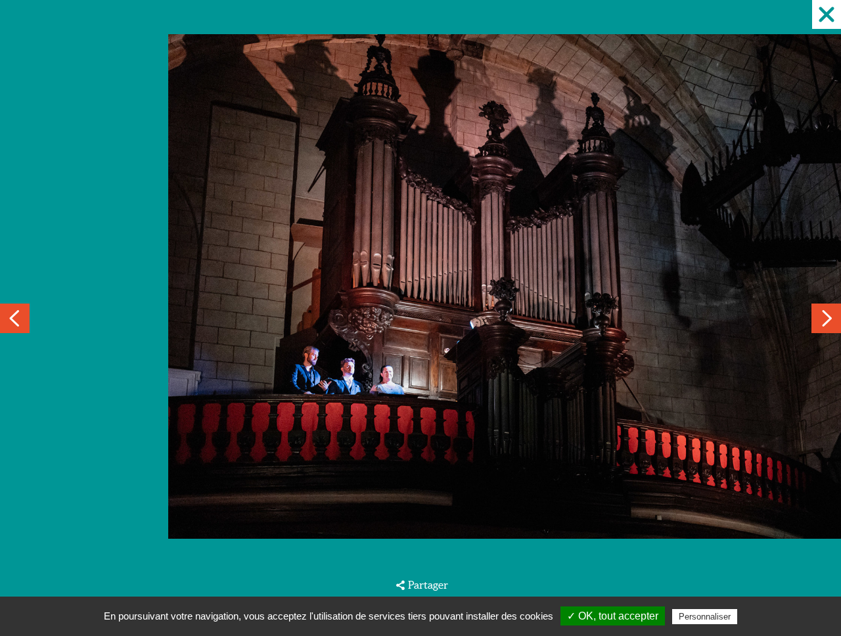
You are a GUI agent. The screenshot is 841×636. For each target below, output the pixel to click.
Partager (427, 585)
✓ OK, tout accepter (612, 616)
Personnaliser (705, 617)
